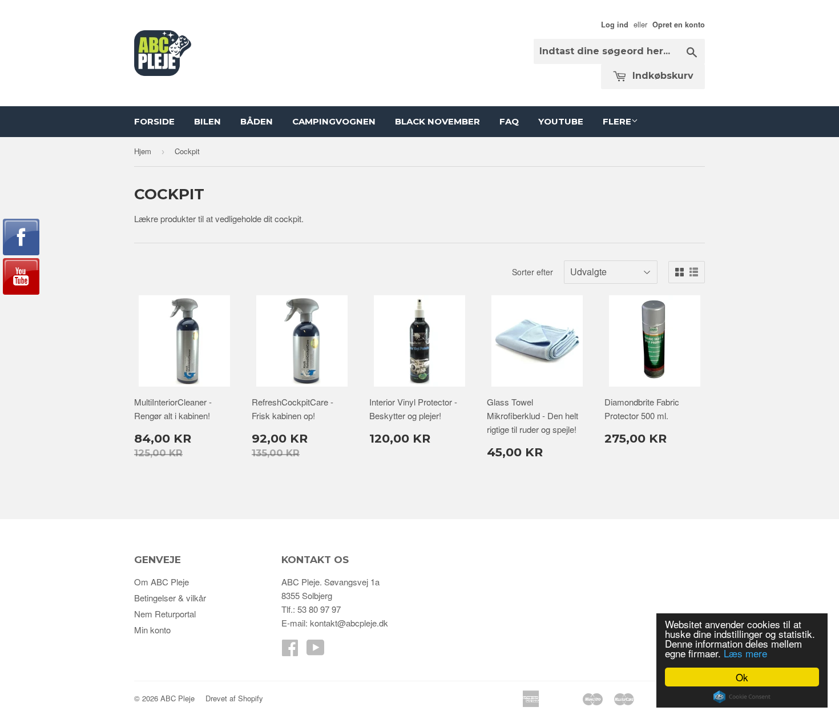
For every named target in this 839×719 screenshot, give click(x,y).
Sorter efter (532, 272)
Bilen (207, 121)
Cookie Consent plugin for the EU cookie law (742, 696)
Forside (154, 121)
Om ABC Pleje (161, 582)
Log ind (614, 24)
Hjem (142, 151)
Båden (256, 121)
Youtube (560, 121)
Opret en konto (678, 24)
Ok (742, 677)
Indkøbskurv (661, 75)
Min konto (152, 630)
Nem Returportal (165, 614)
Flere (617, 121)
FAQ (509, 121)
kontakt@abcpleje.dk (349, 623)
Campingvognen (334, 121)
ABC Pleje (177, 698)
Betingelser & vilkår (170, 598)
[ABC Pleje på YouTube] (315, 651)
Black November (437, 121)
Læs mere (745, 653)
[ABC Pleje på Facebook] (290, 651)
